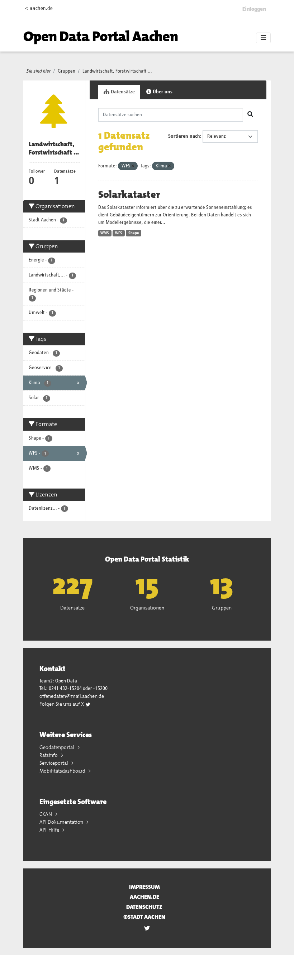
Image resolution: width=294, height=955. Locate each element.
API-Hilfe (49, 830)
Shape (133, 233)
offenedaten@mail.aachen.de (71, 696)
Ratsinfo (49, 755)
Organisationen (147, 607)
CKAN (46, 814)
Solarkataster (129, 194)
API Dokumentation (61, 822)
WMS (104, 233)
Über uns (161, 91)
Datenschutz (144, 907)
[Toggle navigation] (263, 38)
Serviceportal (54, 763)
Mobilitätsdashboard (62, 771)
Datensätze (122, 91)
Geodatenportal (57, 747)
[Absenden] (250, 115)
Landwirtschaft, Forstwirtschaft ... (117, 71)
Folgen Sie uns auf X (62, 704)
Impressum (144, 887)
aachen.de (144, 897)
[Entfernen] (133, 166)
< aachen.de (38, 8)
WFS (118, 233)
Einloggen (254, 9)
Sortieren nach (184, 136)
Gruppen (66, 71)
